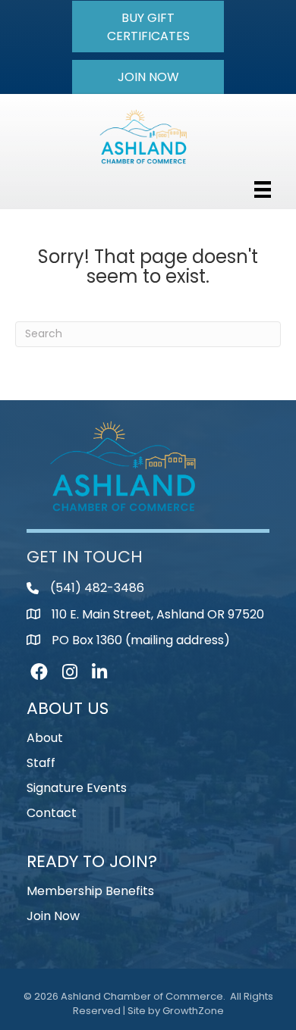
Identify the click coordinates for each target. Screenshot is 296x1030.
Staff (41, 763)
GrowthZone (193, 1010)
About (45, 738)
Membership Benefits (90, 891)
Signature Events (77, 788)
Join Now (53, 916)
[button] (148, 26)
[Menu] (263, 189)
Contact (52, 813)
